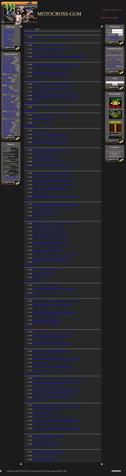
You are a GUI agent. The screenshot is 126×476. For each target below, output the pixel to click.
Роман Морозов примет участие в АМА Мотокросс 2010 (51, 305)
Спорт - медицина (9, 120)
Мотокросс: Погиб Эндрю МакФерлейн (45, 444)
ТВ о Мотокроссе (9, 100)
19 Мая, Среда (29, 169)
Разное (5, 135)
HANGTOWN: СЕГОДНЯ (41, 119)
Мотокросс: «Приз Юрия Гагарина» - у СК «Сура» (49, 142)
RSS (119, 18)
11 (110, 62)
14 (117, 62)
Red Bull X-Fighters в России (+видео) (45, 91)
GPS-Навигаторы (9, 133)
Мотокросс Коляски (9, 70)
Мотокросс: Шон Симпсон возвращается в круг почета (50, 150)
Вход (119, 19)
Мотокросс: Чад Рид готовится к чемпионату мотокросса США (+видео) (56, 405)
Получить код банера (115, 119)
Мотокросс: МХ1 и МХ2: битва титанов (45, 455)
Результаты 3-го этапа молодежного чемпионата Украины (51, 397)
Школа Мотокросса (9, 113)
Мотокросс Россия (9, 68)
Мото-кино (6, 102)
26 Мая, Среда (29, 41)
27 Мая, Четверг (30, 33)
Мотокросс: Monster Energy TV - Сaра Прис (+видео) (50, 138)
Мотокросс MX (8, 61)
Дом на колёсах (8, 124)
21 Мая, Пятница (30, 126)
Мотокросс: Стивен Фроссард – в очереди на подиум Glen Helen (54, 37)
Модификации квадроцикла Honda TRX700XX (48, 452)
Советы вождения (9, 105)
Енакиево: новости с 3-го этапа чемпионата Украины (50, 262)
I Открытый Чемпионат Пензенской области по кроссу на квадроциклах (56, 254)
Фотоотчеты (7, 96)
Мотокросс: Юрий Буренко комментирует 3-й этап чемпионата (53, 165)
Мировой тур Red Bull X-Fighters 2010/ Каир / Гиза (49, 188)
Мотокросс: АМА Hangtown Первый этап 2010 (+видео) (51, 115)
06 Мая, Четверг (30, 401)
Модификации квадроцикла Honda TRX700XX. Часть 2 (51, 351)
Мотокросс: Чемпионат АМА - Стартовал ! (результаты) (51, 107)
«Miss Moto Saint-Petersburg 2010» (43, 123)
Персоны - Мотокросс (10, 93)
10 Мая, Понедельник (32, 374)
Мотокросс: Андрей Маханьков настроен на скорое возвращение (54, 204)
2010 (32, 29)
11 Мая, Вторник (30, 347)
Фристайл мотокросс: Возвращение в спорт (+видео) (50, 424)
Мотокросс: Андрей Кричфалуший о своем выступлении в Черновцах (56, 420)
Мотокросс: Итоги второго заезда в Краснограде (48, 386)
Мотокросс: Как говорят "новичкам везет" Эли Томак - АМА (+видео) (56, 64)
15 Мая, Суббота (30, 266)
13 (115, 62)
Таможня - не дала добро (40, 130)
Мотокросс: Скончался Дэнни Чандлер (45, 413)
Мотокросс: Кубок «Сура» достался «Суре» (47, 215)
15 (119, 62)
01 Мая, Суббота (30, 448)
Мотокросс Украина (9, 67)
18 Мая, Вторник (30, 200)
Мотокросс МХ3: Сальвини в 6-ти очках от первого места (52, 417)
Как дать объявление (9, 32)
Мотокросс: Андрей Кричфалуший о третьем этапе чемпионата (53, 185)
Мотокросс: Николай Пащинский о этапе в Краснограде (51, 335)
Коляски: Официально (40, 277)
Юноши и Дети (8, 76)
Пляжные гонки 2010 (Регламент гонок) (45, 270)
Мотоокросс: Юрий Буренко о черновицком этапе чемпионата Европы (56, 428)
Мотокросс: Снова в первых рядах (44, 459)
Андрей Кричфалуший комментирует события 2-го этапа (51, 343)
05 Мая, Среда (29, 432)
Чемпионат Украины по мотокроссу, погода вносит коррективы (53, 393)
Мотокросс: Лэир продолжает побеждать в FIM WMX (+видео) (53, 208)
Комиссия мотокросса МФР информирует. (46, 316)
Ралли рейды (7, 80)
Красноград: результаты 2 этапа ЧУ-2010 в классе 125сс (51, 370)
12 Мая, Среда (29, 328)
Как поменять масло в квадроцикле (44, 212)
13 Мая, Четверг (30, 297)
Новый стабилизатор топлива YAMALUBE (47, 355)
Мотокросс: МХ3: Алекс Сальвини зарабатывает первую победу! (54, 84)
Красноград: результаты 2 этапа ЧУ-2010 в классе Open (50, 366)
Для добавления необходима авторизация (10, 177)
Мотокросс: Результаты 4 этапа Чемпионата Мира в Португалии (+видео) (57, 382)
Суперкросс (7, 63)
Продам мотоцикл (9, 59)
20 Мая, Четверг (30, 146)
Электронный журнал (10, 117)
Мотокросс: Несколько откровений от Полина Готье (50, 134)
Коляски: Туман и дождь (40, 192)
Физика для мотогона (10, 104)
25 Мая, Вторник (30, 60)
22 (119, 64)
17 (108, 64)
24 (108, 66)
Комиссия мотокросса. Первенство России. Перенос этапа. (52, 173)
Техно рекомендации (10, 107)
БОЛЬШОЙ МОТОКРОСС (41, 308)
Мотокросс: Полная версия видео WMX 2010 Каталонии (51, 177)
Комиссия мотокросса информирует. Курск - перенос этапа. (52, 68)
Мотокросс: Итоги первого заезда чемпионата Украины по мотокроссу (56, 390)
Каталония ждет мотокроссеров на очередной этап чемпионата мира (55, 301)
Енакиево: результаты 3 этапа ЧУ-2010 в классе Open (50, 235)
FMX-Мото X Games (10, 83)
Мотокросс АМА (8, 65)
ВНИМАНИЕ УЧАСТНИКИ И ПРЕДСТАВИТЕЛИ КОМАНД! (54, 312)
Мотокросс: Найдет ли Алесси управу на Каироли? (49, 72)
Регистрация (112, 19)
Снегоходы (6, 131)
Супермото (6, 89)
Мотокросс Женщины (10, 72)
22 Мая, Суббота (30, 111)
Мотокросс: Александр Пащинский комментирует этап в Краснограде (56, 359)
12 (112, 62)
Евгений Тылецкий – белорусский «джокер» (47, 227)
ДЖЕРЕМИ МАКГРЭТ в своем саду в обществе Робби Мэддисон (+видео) (57, 332)
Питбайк (6, 87)
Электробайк (7, 128)
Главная (104, 19)
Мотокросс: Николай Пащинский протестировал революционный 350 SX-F (58, 56)
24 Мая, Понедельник (32, 80)
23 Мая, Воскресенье (32, 103)
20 (115, 64)
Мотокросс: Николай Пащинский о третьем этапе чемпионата (53, 196)
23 (122, 64)
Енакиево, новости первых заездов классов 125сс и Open (51, 258)
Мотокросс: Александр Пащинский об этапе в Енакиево (51, 181)
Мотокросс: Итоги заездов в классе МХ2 (46, 250)
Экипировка (7, 122)
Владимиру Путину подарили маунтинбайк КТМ (49, 409)
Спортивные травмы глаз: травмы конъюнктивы (48, 161)
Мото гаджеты (8, 126)
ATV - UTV (7, 81)
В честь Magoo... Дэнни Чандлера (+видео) (46, 285)
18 (110, 64)
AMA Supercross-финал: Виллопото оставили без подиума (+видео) (55, 378)
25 (110, 66)
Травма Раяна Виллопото (40, 154)
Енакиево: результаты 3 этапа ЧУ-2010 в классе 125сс (50, 239)
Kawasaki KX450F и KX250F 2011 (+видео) (47, 53)
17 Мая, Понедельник (32, 219)
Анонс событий (8, 57)
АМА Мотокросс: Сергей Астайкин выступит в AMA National (53, 289)
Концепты (6, 130)
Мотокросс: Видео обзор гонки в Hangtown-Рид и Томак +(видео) (54, 99)
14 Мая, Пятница (30, 281)
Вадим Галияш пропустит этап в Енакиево (46, 339)
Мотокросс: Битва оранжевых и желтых (45, 293)
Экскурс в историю (9, 98)
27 (115, 66)
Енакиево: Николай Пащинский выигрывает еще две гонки (52, 246)
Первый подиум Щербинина (42, 440)
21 (117, 64)
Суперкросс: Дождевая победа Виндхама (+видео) (49, 436)
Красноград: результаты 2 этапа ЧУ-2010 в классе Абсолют (52, 362)
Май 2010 (114, 53)
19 (112, 64)
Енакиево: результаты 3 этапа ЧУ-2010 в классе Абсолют (51, 231)
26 (112, 66)
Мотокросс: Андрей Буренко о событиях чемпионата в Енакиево (54, 223)
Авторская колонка (9, 115)
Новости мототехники (10, 109)
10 (108, 62)
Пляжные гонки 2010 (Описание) (43, 273)
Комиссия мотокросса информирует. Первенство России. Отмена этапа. (56, 95)
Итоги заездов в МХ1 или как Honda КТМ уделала (49, 243)
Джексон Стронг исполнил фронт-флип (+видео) (49, 49)
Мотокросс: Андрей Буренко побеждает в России (49, 76)
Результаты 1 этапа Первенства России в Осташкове (50, 88)
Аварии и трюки (8, 91)
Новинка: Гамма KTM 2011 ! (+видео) (45, 157)
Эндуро (5, 78)
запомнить (112, 35)
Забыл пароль (114, 36)
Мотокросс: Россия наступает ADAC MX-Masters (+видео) (52, 45)
